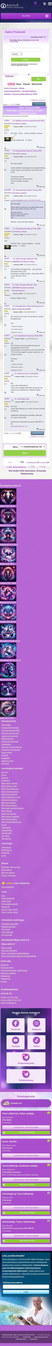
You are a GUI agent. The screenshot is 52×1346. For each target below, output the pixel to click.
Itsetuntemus (6, 850)
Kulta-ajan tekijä (7, 968)
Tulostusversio (39, 104)
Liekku (6, 120)
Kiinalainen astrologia (9, 924)
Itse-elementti (6, 935)
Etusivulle (5, 763)
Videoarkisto (6, 979)
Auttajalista (5, 758)
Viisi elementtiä (7, 932)
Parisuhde (5, 853)
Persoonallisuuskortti (9, 904)
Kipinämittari (6, 744)
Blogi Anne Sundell (8, 814)
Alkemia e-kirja (7, 761)
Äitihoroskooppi (7, 739)
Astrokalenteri (6, 830)
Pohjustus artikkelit (8, 973)
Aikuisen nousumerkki (10, 733)
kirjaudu (34, 40)
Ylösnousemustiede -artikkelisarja (14, 970)
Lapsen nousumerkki (9, 736)
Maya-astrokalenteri (9, 950)
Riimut (4, 775)
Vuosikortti (5, 907)
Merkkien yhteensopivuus (11, 747)
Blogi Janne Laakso (9, 819)
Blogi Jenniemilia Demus (11, 822)
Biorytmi (4, 772)
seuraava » (42, 100)
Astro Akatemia (7, 887)
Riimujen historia (8, 873)
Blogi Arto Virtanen (8, 803)
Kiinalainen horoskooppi (10, 750)
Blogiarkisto (5, 976)
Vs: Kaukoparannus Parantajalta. (26, 373)
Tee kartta (5, 836)
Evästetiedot (34, 1339)
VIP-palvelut (6, 839)
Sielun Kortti (6, 901)
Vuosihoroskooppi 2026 (10, 730)
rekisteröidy (14, 41)
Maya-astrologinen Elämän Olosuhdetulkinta (18, 956)
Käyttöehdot (27, 1337)
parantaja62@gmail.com (19, 426)
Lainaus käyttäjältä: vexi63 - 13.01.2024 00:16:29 (26, 200)
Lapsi (3, 856)
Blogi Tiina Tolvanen (9, 805)
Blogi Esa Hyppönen (9, 794)
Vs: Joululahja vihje (21, 399)
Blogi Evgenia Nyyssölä (10, 797)
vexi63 (6, 150)
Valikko (26, 16)
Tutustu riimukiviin (8, 875)
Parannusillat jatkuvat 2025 (25, 94)
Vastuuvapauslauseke (41, 1337)
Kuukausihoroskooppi (10, 728)
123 (14, 104)
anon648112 (8, 190)
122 (12, 104)
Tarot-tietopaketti (7, 898)
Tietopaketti (5, 828)
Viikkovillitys (6, 725)
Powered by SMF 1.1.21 (36, 462)
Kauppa (4, 981)
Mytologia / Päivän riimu (10, 867)
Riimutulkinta (6, 870)
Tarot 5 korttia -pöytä (9, 909)
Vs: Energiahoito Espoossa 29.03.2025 (28, 336)
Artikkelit (4, 755)
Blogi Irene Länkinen (9, 800)
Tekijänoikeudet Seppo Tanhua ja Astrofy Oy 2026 (18, 1335)
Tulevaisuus (6, 847)
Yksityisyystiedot (20, 1339)
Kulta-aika (5, 965)
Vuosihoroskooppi (8, 927)
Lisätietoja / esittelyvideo (26, 1127)
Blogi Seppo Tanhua (9, 783)
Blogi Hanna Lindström (10, 816)
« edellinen (33, 100)
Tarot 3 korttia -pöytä (9, 912)
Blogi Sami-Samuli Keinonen (12, 808)
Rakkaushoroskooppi (9, 741)
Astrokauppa (6, 833)
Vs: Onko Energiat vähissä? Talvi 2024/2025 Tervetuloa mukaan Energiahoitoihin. (24, 288)
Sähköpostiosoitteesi (12, 1283)
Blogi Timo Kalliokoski (10, 789)
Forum (4, 825)
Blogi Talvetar (6, 811)
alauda (6, 284)
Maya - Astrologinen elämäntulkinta (15, 953)
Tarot (3, 896)
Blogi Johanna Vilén (9, 786)
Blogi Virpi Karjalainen (10, 792)
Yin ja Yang (5, 929)
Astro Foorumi (15, 32)
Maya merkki (6, 752)
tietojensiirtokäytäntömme (13, 1277)
